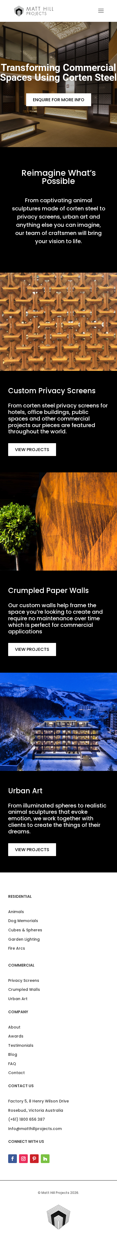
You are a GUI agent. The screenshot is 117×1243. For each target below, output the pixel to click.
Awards (15, 1036)
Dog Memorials (23, 920)
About (14, 1027)
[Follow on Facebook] (12, 1158)
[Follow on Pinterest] (34, 1158)
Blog (12, 1054)
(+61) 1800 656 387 (26, 1119)
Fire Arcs (16, 948)
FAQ (12, 1063)
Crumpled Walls (24, 989)
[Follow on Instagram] (23, 1158)
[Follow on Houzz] (45, 1158)
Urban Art (17, 998)
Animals (16, 911)
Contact (16, 1072)
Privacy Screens (23, 980)
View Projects (32, 449)
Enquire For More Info (58, 100)
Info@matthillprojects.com (35, 1128)
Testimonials (20, 1045)
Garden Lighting (24, 939)
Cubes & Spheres (25, 930)
